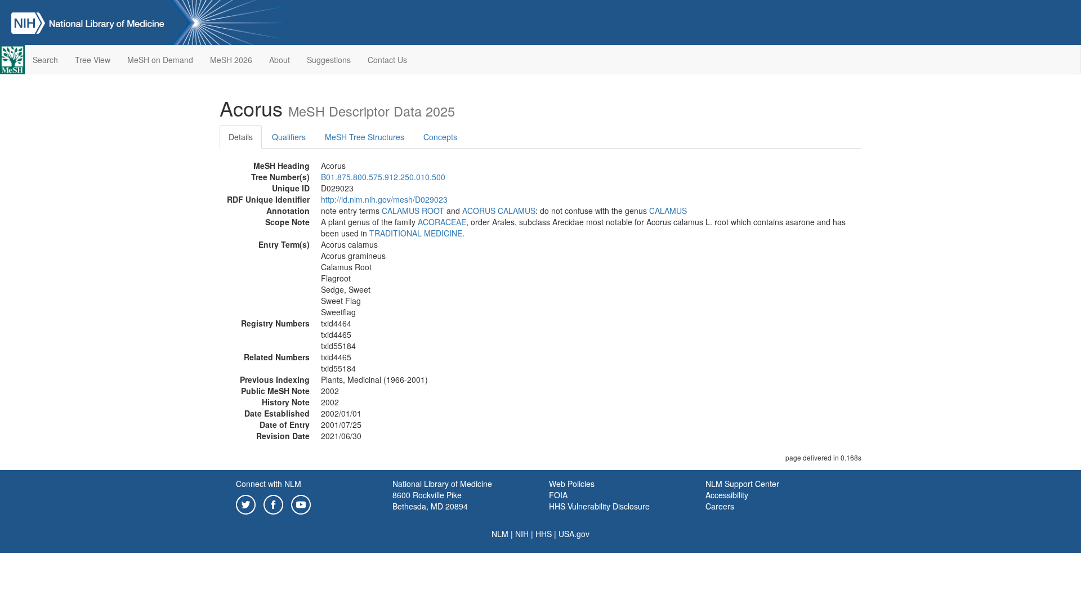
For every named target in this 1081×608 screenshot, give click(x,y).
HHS (543, 533)
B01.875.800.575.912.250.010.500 (383, 176)
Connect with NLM (268, 483)
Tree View (92, 59)
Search (45, 59)
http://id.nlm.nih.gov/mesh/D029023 (384, 199)
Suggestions (329, 59)
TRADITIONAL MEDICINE (415, 233)
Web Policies (572, 483)
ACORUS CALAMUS (498, 210)
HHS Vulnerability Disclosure (599, 506)
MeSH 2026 (231, 59)
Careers (719, 506)
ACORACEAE (442, 221)
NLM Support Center (742, 483)
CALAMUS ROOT (413, 210)
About (279, 59)
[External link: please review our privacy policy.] (246, 503)
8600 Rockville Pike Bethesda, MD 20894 (430, 500)
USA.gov (574, 533)
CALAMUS (668, 210)
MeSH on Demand (160, 59)
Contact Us (387, 59)
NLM (500, 533)
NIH (522, 533)
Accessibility (726, 494)
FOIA (558, 494)
